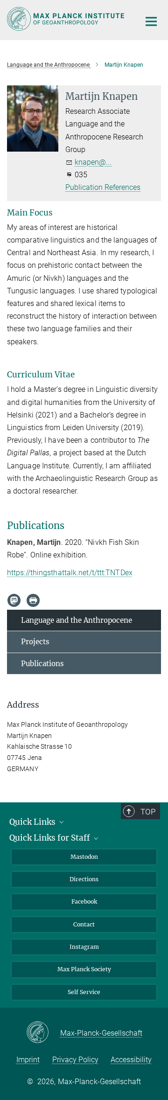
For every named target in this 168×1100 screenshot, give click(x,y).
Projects (35, 641)
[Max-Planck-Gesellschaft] (43, 1033)
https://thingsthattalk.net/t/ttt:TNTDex (70, 572)
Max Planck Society (84, 969)
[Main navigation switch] (151, 21)
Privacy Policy (75, 1059)
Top (147, 811)
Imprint (28, 1059)
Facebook (84, 901)
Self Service (84, 992)
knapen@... (93, 162)
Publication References (102, 187)
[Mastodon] (14, 600)
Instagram (84, 946)
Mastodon (84, 856)
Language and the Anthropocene (76, 620)
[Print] (33, 600)
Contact (84, 924)
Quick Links (33, 822)
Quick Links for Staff (50, 837)
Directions (84, 879)
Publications (42, 663)
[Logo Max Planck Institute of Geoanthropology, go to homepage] (66, 19)
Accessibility (131, 1059)
